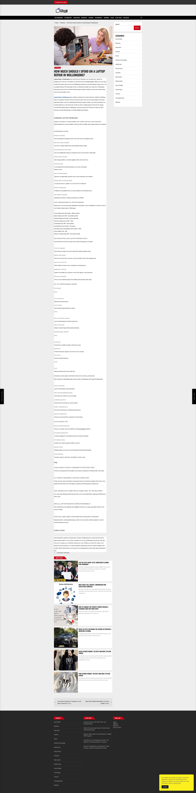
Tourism (106, 17)
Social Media (119, 85)
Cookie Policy (177, 783)
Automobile (98, 17)
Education (76, 17)
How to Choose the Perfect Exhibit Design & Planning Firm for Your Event (93, 608)
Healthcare (118, 64)
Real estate (118, 77)
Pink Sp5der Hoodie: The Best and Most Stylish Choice (94, 674)
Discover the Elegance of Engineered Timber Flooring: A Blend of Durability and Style (96, 747)
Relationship (59, 17)
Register (126, 17)
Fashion (91, 17)
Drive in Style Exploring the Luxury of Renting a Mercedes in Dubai (95, 630)
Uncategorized (119, 98)
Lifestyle (117, 72)
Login (112, 17)
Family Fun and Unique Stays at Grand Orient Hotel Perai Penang (97, 729)
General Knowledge (121, 60)
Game (117, 56)
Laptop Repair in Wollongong (63, 552)
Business (84, 17)
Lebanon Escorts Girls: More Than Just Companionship (95, 723)
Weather (117, 102)
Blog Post (118, 17)
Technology (68, 17)
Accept (165, 787)
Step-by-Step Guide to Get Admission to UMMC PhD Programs (94, 563)
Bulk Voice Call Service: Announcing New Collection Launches (92, 586)
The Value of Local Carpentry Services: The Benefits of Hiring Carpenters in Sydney (96, 741)
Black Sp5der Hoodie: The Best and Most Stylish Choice (95, 652)
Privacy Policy (117, 727)
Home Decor (119, 68)
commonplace (82, 429)
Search (117, 24)
